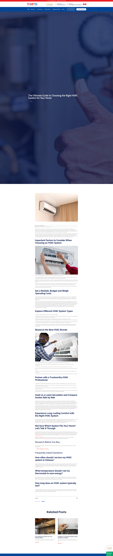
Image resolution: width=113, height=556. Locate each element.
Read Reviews (109, 549)
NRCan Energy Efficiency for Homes (42, 448)
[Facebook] (83, 4)
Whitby (44, 438)
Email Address (59, 3)
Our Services (39, 9)
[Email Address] (55, 4)
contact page (62, 434)
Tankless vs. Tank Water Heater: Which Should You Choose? (68, 537)
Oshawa (41, 438)
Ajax (46, 438)
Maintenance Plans (56, 9)
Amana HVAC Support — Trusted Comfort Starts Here (57, 0)
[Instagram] (85, 4)
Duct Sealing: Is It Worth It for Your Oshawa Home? (43, 537)
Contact (63, 9)
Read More (37, 542)
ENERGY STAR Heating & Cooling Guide (43, 449)
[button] (42, 501)
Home (28, 9)
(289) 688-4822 (38, 434)
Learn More (109, 554)
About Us (33, 9)
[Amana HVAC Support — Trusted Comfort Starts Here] (48, 1)
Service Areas (47, 9)
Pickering (50, 438)
